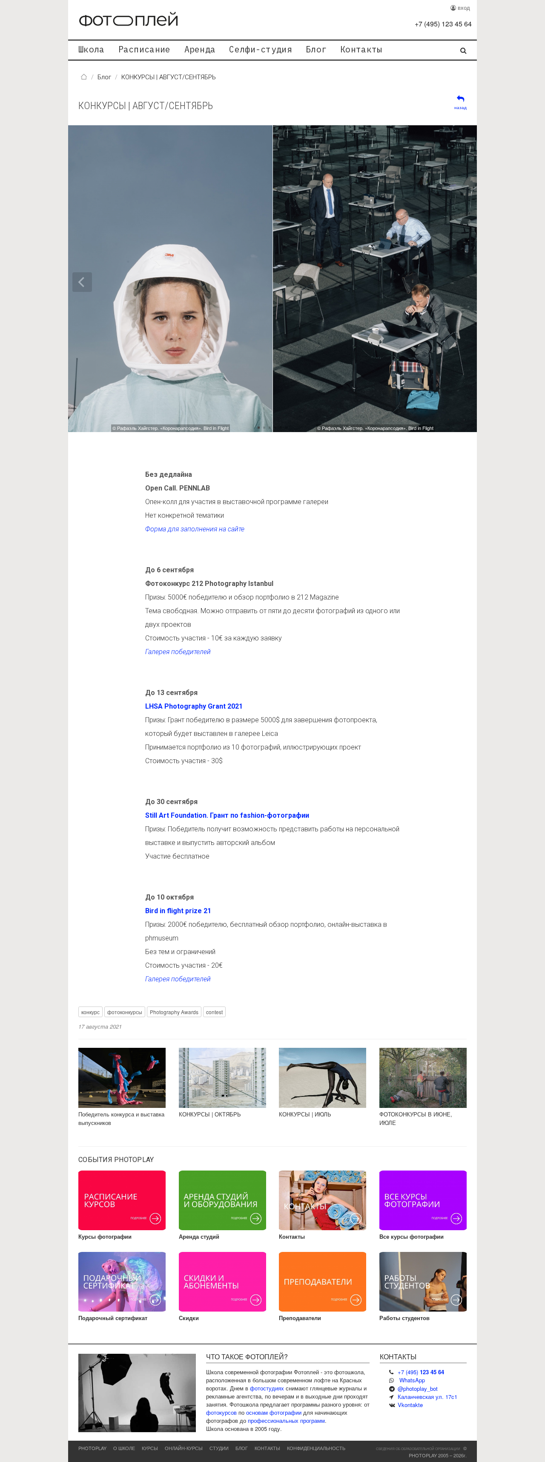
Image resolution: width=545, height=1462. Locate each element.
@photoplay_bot (418, 1388)
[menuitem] (92, 50)
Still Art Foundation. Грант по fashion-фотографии (227, 815)
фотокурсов (221, 1412)
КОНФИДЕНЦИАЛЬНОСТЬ (316, 1448)
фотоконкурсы (124, 1011)
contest (214, 1011)
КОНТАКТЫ (267, 1448)
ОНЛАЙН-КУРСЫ (184, 1448)
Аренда (200, 49)
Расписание (144, 49)
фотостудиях (267, 1388)
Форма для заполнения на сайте (194, 529)
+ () (443, 24)
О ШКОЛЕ (124, 1448)
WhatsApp (412, 1380)
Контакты (361, 49)
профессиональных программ (286, 1420)
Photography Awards (174, 1011)
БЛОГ (241, 1448)
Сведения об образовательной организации (418, 1448)
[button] (395, 278)
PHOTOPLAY (92, 1448)
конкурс (90, 1011)
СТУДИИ (219, 1448)
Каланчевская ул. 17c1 (427, 1397)
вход (463, 7)
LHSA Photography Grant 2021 (194, 706)
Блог (316, 49)
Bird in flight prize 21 (178, 911)
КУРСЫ (150, 1448)
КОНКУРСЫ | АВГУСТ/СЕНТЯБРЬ (145, 106)
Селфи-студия (260, 49)
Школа (91, 49)
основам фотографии (273, 1412)
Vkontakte (410, 1405)
